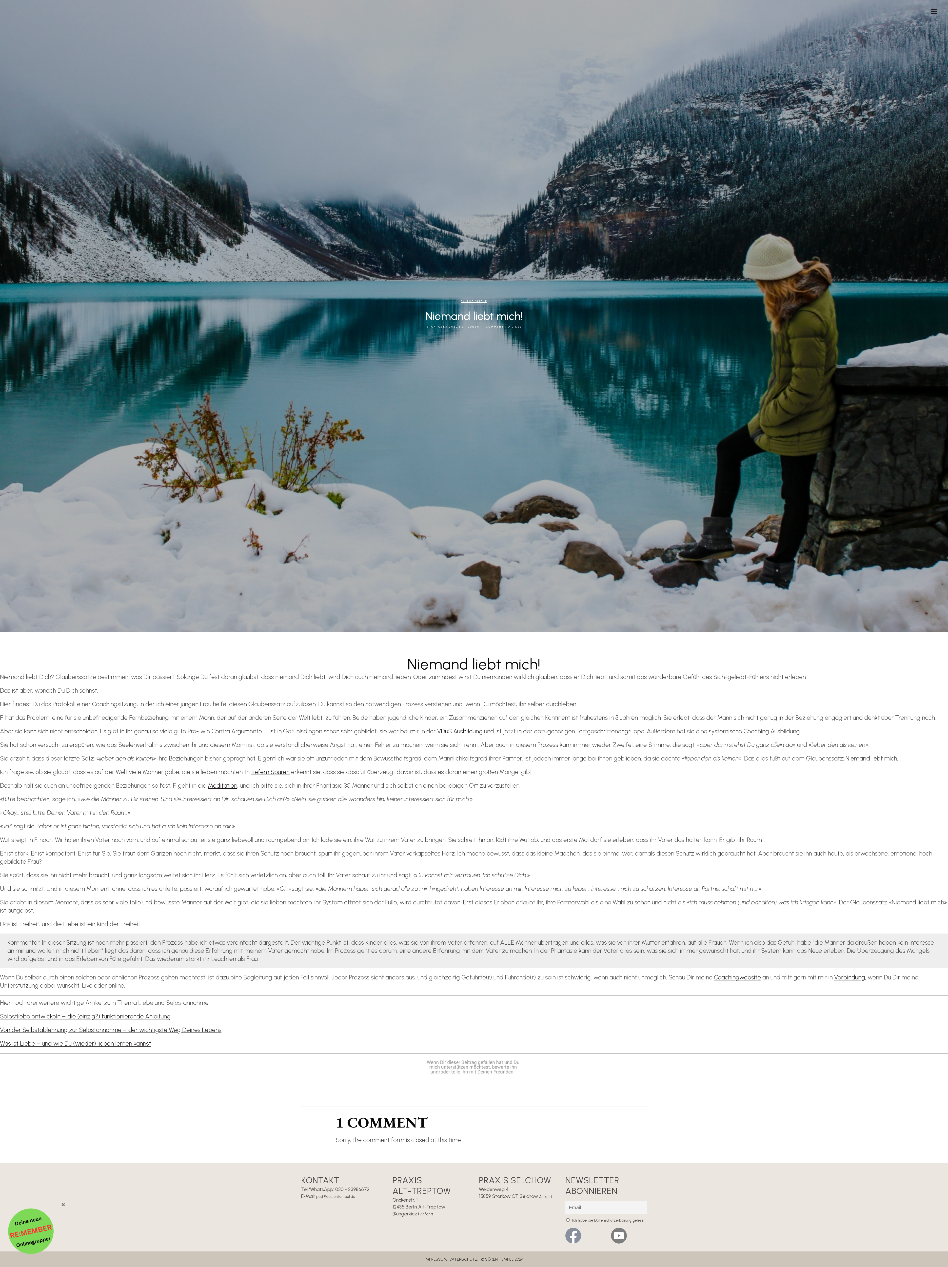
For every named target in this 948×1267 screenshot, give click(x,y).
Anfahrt (426, 1214)
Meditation (222, 785)
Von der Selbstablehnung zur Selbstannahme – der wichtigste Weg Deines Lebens (110, 1029)
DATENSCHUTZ (464, 1259)
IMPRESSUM (436, 1259)
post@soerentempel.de (335, 1196)
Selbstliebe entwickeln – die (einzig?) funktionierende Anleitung (85, 1016)
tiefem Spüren (270, 772)
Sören (473, 326)
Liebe (28, 1043)
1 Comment (493, 326)
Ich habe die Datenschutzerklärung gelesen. (609, 1220)
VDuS (445, 731)
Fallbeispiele (474, 301)
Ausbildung (468, 731)
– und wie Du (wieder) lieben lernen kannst (94, 1043)
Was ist (10, 1043)
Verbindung (849, 977)
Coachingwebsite (737, 977)
